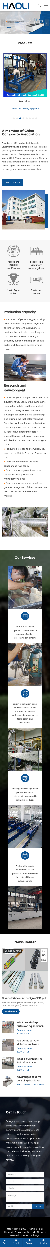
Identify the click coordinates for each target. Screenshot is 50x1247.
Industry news (23, 1084)
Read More (10, 1011)
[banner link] (25, 22)
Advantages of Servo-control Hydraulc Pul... (30, 1079)
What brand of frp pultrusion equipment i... (30, 1024)
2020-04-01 (23, 1052)
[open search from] (39, 5)
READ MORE (12, 182)
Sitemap (24, 1235)
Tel (4, 1243)
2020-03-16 (38, 1084)
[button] (47, 22)
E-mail (16, 1243)
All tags (35, 1235)
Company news (13, 951)
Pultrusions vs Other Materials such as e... (29, 1042)
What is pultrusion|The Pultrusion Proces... (29, 1060)
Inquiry (43, 1243)
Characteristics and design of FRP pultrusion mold (25, 998)
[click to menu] (46, 5)
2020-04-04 (23, 1033)
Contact (30, 1243)
